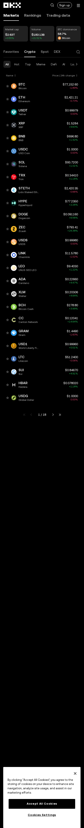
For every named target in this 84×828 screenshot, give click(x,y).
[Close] (75, 773)
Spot (45, 51)
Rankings (32, 15)
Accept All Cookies (42, 803)
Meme (40, 64)
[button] (52, 5)
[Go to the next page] (53, 414)
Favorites (11, 51)
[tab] (11, 15)
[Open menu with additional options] (78, 5)
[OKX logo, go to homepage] (12, 5)
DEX (57, 51)
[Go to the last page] (59, 414)
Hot (16, 64)
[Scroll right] (77, 64)
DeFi (54, 64)
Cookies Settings (42, 815)
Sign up (64, 5)
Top (28, 64)
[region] (42, 797)
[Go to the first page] (24, 414)
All (7, 64)
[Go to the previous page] (31, 414)
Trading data (58, 15)
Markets (11, 15)
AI (63, 64)
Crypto (30, 51)
